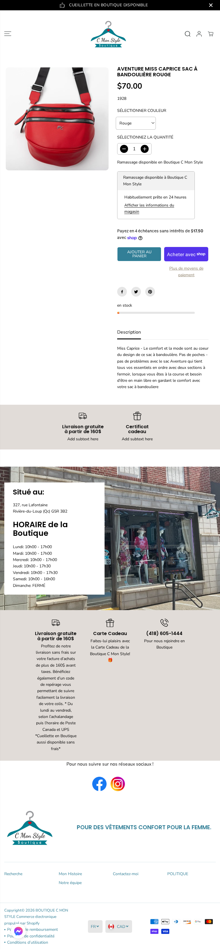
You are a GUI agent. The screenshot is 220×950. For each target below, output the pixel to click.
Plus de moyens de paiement (186, 271)
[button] (7, 33)
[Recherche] (187, 34)
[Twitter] (136, 292)
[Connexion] (199, 34)
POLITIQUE (177, 874)
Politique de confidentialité (30, 936)
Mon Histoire (70, 874)
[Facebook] (122, 292)
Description (129, 332)
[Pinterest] (150, 292)
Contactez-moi (125, 874)
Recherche (13, 874)
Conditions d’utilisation (27, 942)
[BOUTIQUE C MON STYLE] (109, 34)
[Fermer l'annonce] (211, 5)
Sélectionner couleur (141, 110)
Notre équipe (70, 882)
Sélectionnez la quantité (145, 137)
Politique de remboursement (32, 929)
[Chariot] (210, 34)
